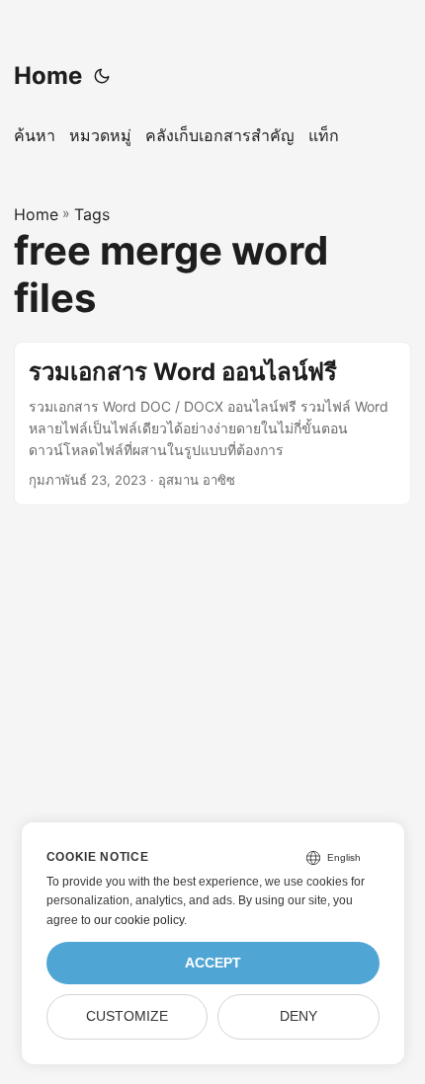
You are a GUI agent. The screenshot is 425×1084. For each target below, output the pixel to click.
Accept (213, 963)
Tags (92, 214)
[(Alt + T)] (102, 76)
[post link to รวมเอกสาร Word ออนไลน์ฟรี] (212, 423)
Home (48, 75)
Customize (127, 1016)
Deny (298, 1016)
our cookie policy (139, 920)
